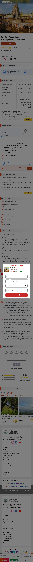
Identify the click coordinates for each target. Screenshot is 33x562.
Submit (15, 295)
